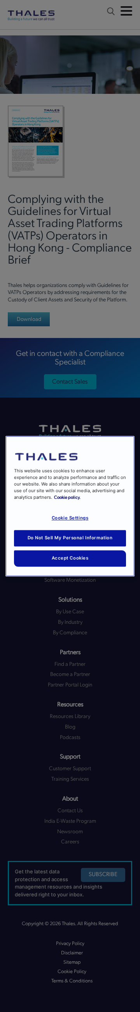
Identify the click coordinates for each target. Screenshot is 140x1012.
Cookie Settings (70, 518)
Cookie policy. (67, 497)
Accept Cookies (70, 558)
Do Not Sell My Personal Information (70, 537)
